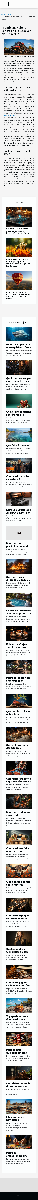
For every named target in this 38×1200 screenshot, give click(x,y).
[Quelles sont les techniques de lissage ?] (19, 938)
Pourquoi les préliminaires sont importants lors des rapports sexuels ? (18, 548)
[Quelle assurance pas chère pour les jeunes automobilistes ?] (19, 367)
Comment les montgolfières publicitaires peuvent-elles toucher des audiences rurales (18, 295)
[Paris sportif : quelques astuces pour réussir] (19, 1039)
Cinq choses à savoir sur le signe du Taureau (18, 884)
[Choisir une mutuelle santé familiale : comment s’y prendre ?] (19, 401)
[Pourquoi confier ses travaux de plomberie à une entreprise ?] (19, 801)
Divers (10, 14)
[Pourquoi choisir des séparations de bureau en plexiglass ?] (19, 667)
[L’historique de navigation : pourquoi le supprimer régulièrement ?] (19, 1106)
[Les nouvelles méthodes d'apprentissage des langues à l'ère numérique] (19, 217)
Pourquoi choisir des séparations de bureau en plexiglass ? (18, 682)
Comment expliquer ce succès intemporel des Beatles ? (18, 918)
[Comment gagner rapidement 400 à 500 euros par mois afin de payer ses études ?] (19, 972)
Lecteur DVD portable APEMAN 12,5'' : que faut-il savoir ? (19, 512)
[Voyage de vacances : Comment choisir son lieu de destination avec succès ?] (19, 1005)
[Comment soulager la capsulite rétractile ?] (19, 768)
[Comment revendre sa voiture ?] (19, 465)
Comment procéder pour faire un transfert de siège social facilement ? (17, 852)
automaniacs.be (9, 115)
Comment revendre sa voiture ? (18, 477)
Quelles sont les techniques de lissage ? (18, 951)
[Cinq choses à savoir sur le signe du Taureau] (19, 871)
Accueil (3, 14)
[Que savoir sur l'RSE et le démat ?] (19, 701)
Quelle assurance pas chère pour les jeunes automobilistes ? (19, 381)
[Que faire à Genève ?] (19, 434)
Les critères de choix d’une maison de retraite (18, 1086)
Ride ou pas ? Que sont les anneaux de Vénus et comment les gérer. (18, 648)
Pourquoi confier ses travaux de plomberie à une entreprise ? (18, 816)
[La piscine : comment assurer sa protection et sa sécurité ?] (19, 600)
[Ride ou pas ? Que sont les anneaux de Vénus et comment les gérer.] (19, 633)
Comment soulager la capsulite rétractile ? (19, 780)
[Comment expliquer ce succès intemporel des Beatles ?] (19, 904)
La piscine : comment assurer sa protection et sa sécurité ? (19, 613)
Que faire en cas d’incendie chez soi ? (18, 578)
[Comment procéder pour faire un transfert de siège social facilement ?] (19, 837)
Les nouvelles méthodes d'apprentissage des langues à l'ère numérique (18, 230)
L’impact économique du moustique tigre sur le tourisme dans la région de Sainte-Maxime (18, 262)
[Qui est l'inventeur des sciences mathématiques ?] (19, 734)
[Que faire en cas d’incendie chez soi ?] (19, 566)
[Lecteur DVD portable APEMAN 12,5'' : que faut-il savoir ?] (19, 499)
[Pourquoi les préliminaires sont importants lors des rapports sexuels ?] (19, 532)
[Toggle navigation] (5, 4)
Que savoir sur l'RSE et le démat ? (18, 713)
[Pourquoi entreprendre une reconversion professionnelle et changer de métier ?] (19, 1142)
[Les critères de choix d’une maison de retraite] (19, 1072)
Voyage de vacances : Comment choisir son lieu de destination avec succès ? (18, 1020)
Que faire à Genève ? (18, 445)
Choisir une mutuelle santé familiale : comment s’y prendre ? (18, 416)
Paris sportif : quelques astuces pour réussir (16, 1052)
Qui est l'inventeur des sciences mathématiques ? (17, 747)
